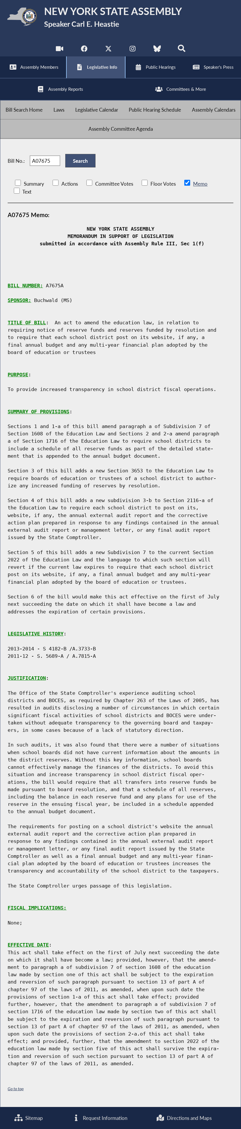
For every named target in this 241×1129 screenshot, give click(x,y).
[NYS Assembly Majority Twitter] (108, 49)
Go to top (16, 1088)
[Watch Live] (59, 49)
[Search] (181, 49)
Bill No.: (16, 161)
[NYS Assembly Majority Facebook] (84, 49)
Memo (200, 184)
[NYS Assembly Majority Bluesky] (157, 49)
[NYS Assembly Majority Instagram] (132, 49)
